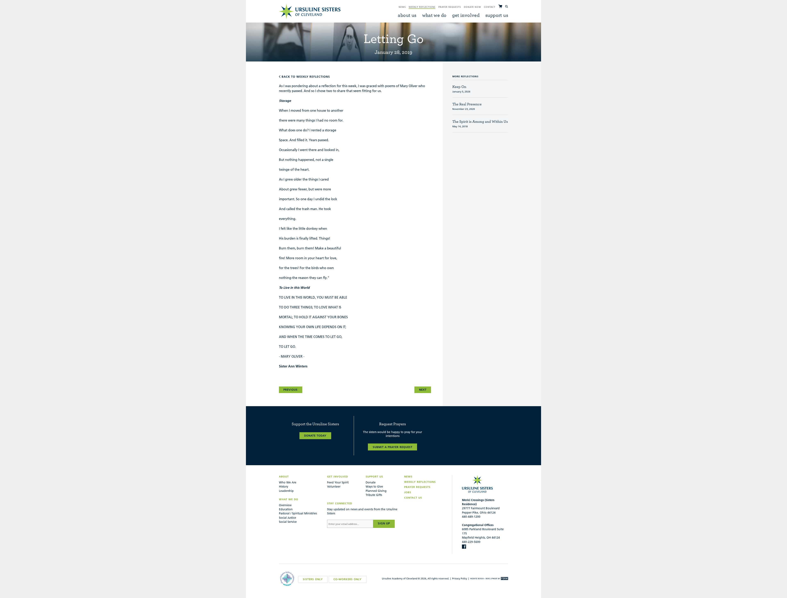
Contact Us (413, 497)
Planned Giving (376, 491)
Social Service (288, 522)
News (402, 7)
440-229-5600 (471, 542)
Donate (371, 482)
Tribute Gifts (374, 495)
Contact (489, 7)
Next (422, 389)
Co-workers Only (347, 579)
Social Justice (287, 518)
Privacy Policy (459, 578)
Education (286, 509)
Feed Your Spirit (338, 482)
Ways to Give (374, 486)
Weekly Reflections (422, 7)
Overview (285, 505)
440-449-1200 (471, 516)
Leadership (286, 491)
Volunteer (333, 486)
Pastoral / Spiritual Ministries (298, 513)
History (283, 486)
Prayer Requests (449, 7)
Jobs (407, 492)
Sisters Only (313, 579)
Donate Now (472, 7)
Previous (290, 389)
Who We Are (287, 482)
